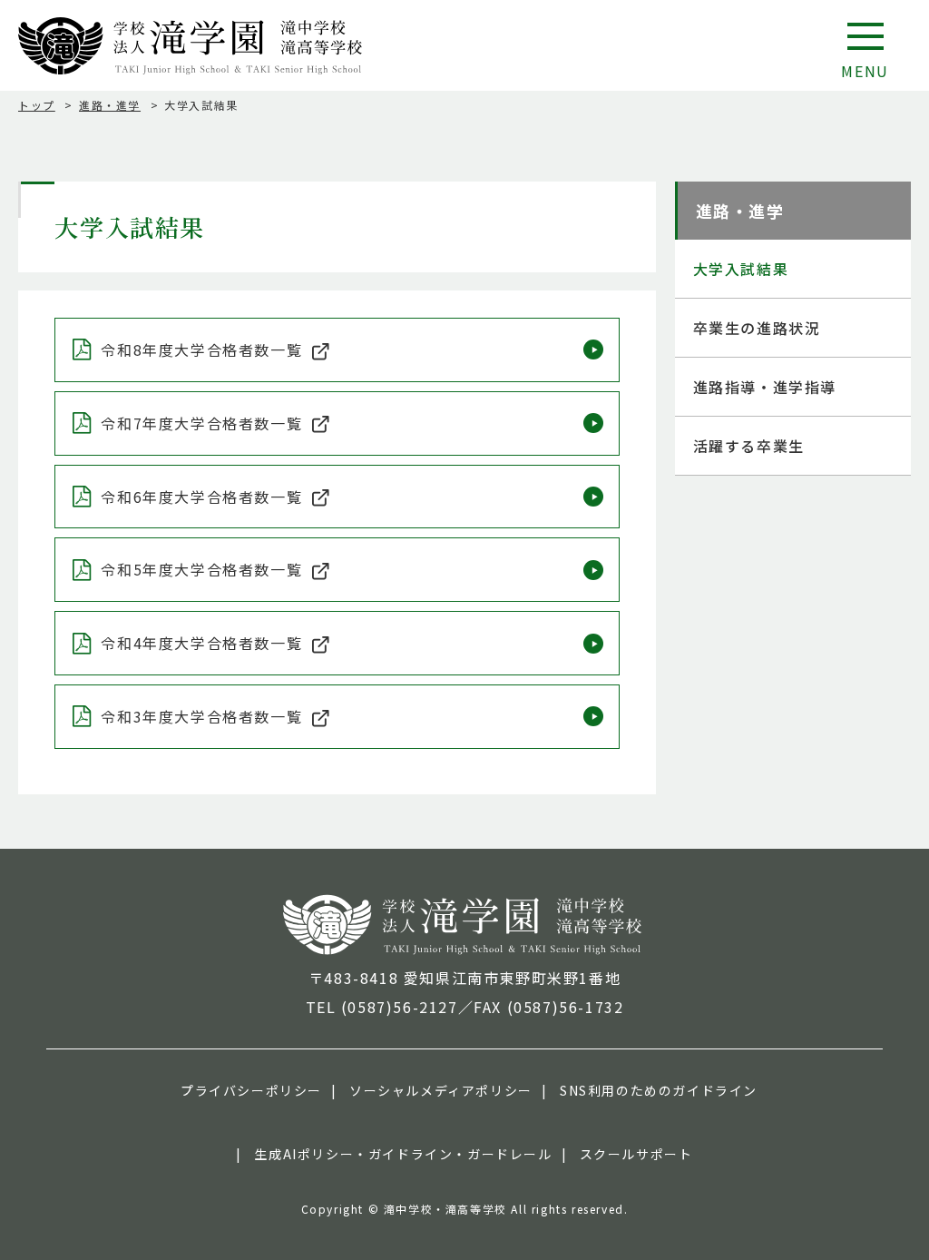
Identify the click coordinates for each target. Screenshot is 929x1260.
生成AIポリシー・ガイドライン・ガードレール (403, 1154)
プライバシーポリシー (251, 1090)
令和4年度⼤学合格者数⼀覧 (201, 643)
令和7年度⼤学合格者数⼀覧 (201, 423)
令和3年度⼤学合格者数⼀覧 (201, 716)
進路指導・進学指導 (764, 387)
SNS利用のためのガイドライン (659, 1090)
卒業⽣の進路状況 (757, 328)
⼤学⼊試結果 (741, 269)
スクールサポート (636, 1154)
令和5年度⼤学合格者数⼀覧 (201, 569)
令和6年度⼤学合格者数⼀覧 (201, 496)
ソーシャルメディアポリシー (441, 1090)
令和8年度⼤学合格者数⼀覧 (201, 349)
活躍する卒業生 (749, 446)
